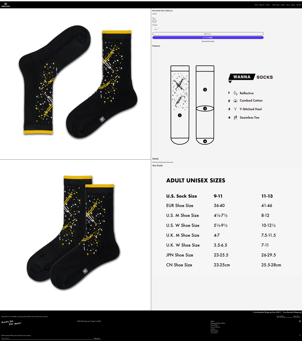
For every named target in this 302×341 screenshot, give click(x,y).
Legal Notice (214, 333)
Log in (288, 5)
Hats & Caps (275, 5)
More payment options (208, 41)
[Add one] (158, 28)
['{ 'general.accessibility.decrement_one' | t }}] (153, 28)
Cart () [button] (298, 5)
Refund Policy (214, 331)
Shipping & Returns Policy (218, 323)
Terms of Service (215, 327)
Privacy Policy (214, 325)
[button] (75, 83)
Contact (283, 5)
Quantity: (154, 25)
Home (256, 5)
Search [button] (293, 5)
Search (212, 321)
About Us (262, 5)
